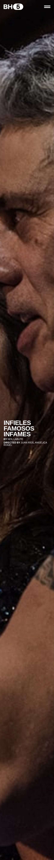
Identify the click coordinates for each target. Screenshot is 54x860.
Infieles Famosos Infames (19, 428)
